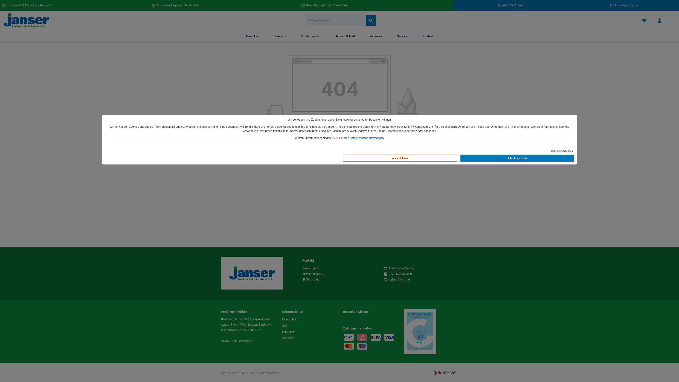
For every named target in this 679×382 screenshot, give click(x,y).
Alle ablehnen (400, 158)
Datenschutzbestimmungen (367, 138)
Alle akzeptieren (517, 158)
